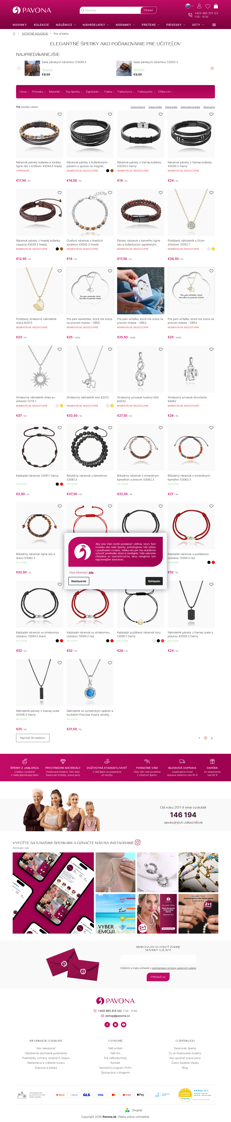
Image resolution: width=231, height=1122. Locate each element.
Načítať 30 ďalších (32, 738)
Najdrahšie (171, 107)
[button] (19, 68)
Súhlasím (154, 581)
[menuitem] (19, 24)
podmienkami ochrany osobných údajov (174, 968)
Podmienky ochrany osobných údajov (46, 1058)
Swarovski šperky (185, 1048)
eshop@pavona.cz (117, 1015)
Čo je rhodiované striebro (185, 1053)
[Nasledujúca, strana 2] (205, 738)
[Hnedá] (112, 170)
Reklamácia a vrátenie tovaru (46, 1062)
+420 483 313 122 (206, 13)
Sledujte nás (21, 848)
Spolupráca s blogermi (115, 1072)
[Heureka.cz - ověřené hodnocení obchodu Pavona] (196, 1095)
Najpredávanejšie (190, 107)
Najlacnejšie (155, 107)
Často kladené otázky (185, 1062)
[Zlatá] (213, 248)
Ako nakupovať (45, 1048)
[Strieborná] (208, 248)
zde (91, 572)
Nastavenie (78, 581)
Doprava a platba (46, 1067)
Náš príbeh (115, 1048)
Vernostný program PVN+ (115, 1067)
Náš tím (115, 1053)
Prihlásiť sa (158, 977)
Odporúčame (138, 107)
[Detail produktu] (39, 134)
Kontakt (115, 1062)
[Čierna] (107, 170)
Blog (185, 1067)
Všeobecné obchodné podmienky (46, 1053)
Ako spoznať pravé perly (185, 1058)
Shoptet (137, 1110)
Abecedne (209, 107)
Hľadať (148, 10)
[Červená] (61, 484)
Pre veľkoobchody (115, 1058)
